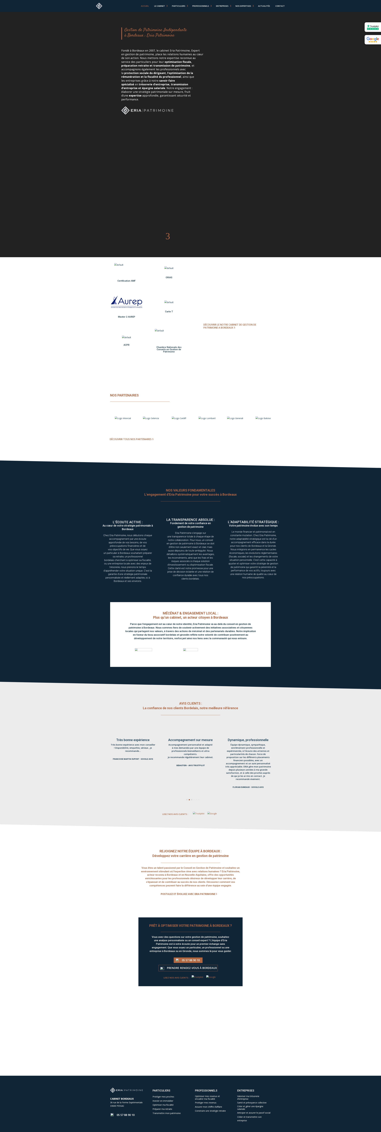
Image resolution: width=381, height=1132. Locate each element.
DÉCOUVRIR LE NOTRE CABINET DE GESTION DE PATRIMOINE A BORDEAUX (229, 326)
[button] (186, 799)
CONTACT (280, 6)
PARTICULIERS (178, 6)
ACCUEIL (145, 6)
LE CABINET (159, 6)
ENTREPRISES (222, 6)
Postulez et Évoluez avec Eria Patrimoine (188, 894)
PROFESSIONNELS (200, 6)
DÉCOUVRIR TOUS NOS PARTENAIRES (131, 439)
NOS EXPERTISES (243, 6)
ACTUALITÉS (264, 6)
